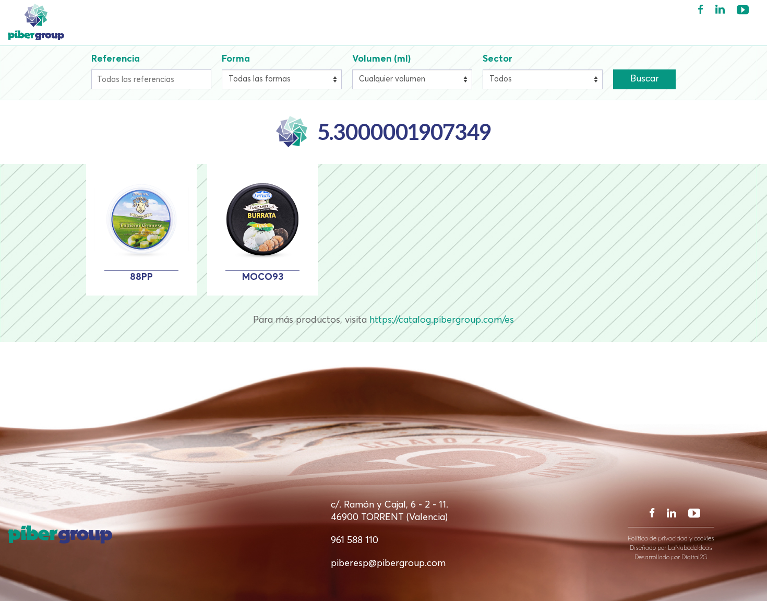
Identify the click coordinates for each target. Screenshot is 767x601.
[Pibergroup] (96, 22)
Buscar (644, 79)
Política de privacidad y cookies (671, 539)
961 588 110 (354, 540)
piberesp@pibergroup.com (388, 563)
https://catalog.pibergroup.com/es (441, 320)
